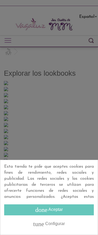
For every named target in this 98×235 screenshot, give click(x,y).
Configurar (49, 224)
